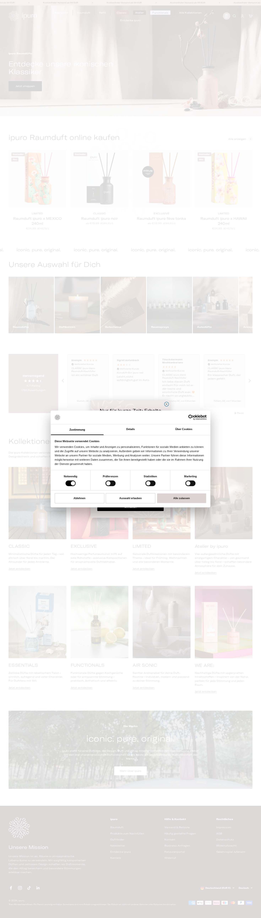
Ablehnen (79, 498)
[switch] (110, 483)
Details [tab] (130, 429)
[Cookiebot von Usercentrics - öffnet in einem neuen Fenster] (190, 417)
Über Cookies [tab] (183, 429)
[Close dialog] (166, 404)
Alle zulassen (181, 498)
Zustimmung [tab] (77, 429)
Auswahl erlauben (130, 498)
